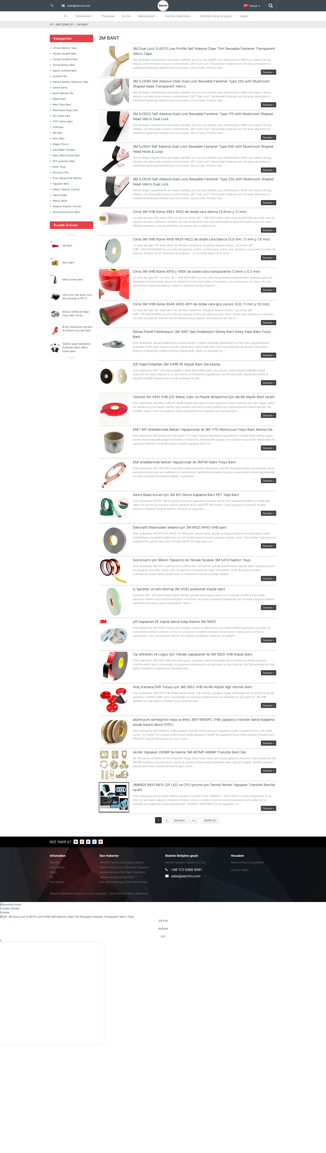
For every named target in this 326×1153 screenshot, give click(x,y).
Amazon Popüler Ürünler (67, 206)
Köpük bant (59, 98)
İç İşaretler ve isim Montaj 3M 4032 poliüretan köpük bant (179, 589)
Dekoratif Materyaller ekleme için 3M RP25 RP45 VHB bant (180, 527)
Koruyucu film (60, 172)
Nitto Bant (59, 138)
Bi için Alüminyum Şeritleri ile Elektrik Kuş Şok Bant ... (77, 330)
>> (193, 820)
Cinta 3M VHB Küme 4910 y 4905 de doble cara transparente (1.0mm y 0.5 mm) (196, 271)
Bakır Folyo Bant (62, 104)
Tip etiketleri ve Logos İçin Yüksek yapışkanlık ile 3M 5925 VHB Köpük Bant (192, 654)
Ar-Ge (126, 16)
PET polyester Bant (64, 161)
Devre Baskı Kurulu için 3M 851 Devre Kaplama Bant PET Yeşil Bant (186, 495)
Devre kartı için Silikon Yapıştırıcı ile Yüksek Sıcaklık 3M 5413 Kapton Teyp (191, 560)
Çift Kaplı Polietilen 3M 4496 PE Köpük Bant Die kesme (176, 364)
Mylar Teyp (59, 166)
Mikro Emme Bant (72, 279)
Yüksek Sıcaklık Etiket (65, 59)
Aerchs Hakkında (177, 16)
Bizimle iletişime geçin (216, 16)
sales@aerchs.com (186, 876)
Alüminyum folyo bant (65, 110)
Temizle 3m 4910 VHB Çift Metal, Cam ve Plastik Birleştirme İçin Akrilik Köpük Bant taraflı (203, 397)
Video (53, 872)
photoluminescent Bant (66, 211)
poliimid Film (60, 76)
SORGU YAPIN (240, 870)
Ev (66, 16)
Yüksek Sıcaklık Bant (64, 53)
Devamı (268, 72)
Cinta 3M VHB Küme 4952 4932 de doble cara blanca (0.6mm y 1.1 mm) (190, 212)
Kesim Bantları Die (63, 93)
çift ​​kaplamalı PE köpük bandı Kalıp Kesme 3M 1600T (175, 622)
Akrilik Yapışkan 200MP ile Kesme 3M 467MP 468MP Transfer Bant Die (189, 752)
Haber (244, 16)
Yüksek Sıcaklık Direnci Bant (117, 877)
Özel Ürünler (57, 867)
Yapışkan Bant (61, 183)
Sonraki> (179, 820)
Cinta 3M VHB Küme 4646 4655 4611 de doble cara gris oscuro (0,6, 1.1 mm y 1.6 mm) (201, 304)
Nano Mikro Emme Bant (66, 155)
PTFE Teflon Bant (63, 121)
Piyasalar (108, 16)
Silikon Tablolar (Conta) (66, 189)
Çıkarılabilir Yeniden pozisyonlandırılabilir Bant (67, 150)
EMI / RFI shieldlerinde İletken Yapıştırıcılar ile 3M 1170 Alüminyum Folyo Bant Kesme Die (202, 429)
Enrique (4, 912)
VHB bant (58, 127)
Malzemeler (146, 16)
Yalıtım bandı (60, 87)
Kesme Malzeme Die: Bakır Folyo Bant (123, 872)
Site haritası (57, 882)
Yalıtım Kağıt (60, 195)
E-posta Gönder (9, 908)
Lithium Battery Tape (65, 47)
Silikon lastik (60, 200)
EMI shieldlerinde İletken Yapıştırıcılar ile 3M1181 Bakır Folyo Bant (184, 462)
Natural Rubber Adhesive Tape (70, 81)
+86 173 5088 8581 (186, 870)
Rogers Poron (61, 144)
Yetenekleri (83, 16)
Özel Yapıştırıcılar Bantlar (67, 178)
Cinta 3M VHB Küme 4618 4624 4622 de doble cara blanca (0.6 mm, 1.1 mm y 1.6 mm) (201, 239)
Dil (51, 877)
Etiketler (55, 862)
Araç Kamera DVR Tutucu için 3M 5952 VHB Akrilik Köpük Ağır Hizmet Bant (192, 687)
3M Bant (82, 24)
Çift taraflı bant (61, 115)
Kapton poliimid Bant (65, 70)
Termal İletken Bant (64, 64)
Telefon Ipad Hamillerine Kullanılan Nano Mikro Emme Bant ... (76, 347)
